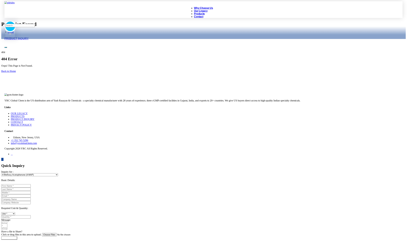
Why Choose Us (203, 8)
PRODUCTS (17, 116)
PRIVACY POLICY (21, 125)
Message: (6, 220)
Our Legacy (200, 11)
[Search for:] (20, 25)
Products (199, 13)
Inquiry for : (7, 171)
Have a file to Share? (11, 231)
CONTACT (17, 122)
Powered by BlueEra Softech (170, 148)
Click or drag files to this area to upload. (21, 234)
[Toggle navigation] (5, 47)
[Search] (10, 33)
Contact (198, 16)
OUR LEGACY (19, 113)
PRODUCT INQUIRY (22, 119)
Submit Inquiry (9, 238)
